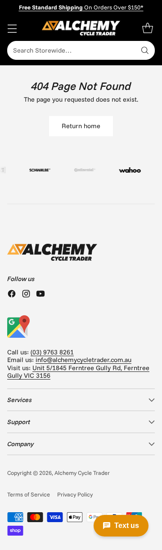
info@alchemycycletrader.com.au (83, 360)
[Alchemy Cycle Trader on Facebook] (11, 294)
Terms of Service (28, 494)
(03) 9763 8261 (52, 352)
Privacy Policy (75, 494)
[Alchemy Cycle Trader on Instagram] (26, 294)
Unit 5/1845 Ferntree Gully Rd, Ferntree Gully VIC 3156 (78, 372)
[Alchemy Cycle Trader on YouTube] (40, 294)
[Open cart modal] (147, 28)
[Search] (145, 50)
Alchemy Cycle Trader (82, 472)
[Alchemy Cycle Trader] (81, 28)
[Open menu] (12, 28)
